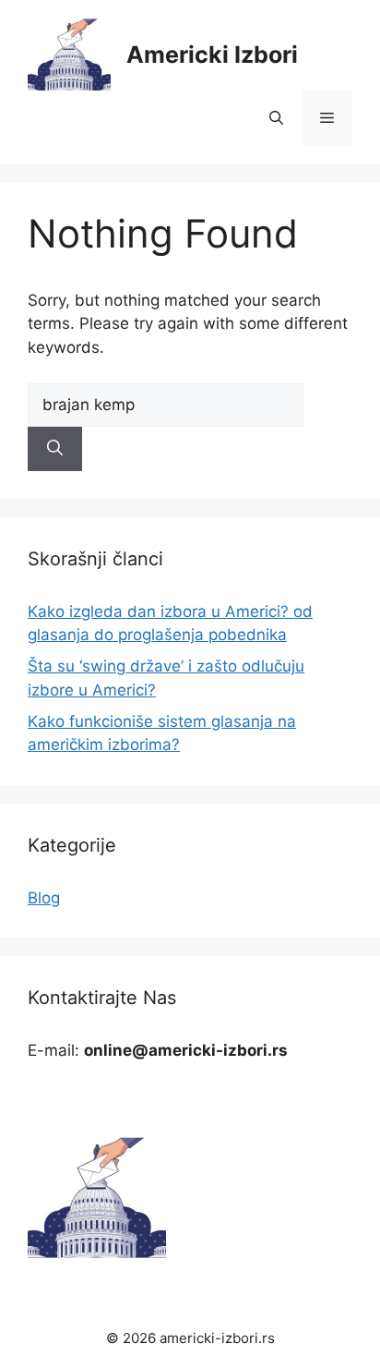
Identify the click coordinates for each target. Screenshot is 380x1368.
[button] (276, 118)
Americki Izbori (212, 54)
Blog (44, 898)
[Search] (55, 449)
